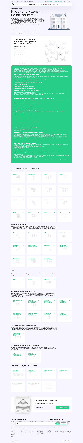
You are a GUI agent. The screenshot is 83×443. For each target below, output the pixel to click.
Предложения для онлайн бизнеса (14, 436)
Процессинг (45, 4)
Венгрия (58, 421)
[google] (68, 441)
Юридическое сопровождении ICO (65, 432)
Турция (18, 428)
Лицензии (49, 4)
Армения (24, 421)
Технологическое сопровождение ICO (65, 431)
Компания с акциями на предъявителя (24, 434)
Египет (36, 428)
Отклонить (63, 423)
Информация (17, 1)
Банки (12, 431)
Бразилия (42, 421)
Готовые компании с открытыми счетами (40, 432)
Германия (68, 421)
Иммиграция (54, 4)
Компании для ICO (23, 432)
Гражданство (49, 431)
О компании (13, 1)
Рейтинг (31, 1)
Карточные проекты (31, 431)
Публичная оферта (14, 440)
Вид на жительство (49, 432)
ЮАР (23, 428)
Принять (58, 423)
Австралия (12, 421)
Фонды (22, 431)
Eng (57, 4)
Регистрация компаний (32, 4)
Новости (21, 1)
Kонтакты (28, 1)
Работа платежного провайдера (13, 434)
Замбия (30, 428)
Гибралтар (63, 421)
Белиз (35, 421)
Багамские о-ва (31, 421)
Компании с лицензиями (40, 433)
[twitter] (66, 441)
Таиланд (12, 428)
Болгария (53, 421)
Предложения (40, 4)
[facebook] (63, 441)
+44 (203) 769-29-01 (67, 1)
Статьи (25, 1)
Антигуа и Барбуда (19, 421)
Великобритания (49, 421)
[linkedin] (71, 441)
